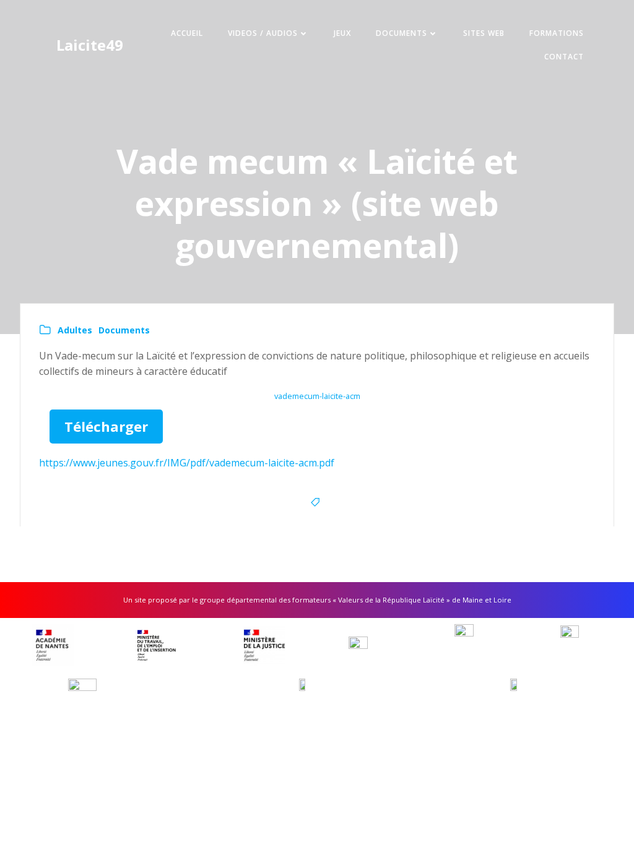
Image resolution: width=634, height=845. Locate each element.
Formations (556, 33)
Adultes (75, 330)
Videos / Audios (263, 33)
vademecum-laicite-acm (317, 395)
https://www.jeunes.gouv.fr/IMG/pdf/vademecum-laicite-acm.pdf (186, 463)
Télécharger (106, 426)
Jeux (342, 33)
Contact (564, 56)
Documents (401, 33)
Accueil (187, 33)
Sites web (484, 33)
